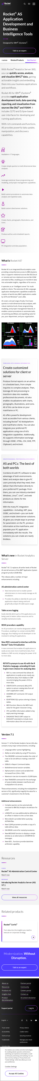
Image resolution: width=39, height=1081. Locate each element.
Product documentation (7, 999)
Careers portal (26, 990)
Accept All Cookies (16, 1073)
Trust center (6, 1028)
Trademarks (5, 1040)
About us (5, 983)
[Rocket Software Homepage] (6, 3)
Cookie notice (24, 1032)
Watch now (5, 875)
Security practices (25, 1036)
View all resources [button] (19, 897)
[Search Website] (24, 4)
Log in (31, 1008)
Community (25, 987)
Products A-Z (6, 990)
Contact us (24, 994)
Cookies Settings (11, 1067)
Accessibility (6, 1032)
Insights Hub (6, 994)
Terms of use (6, 1036)
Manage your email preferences (26, 1041)
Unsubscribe (6, 1046)
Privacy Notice (24, 1028)
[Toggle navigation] (34, 4)
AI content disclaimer (28, 998)
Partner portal (26, 983)
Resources (5, 987)
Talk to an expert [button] (19, 51)
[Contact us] (29, 4)
